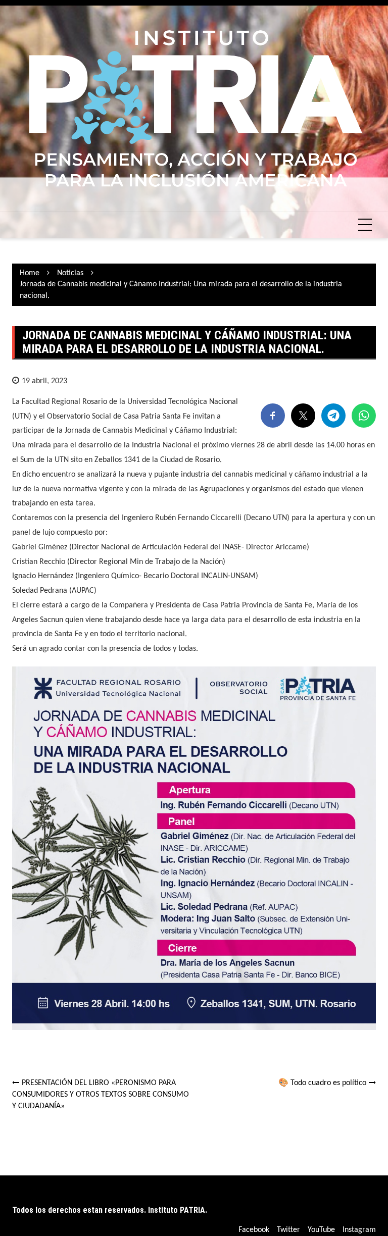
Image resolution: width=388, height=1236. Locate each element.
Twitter (288, 1230)
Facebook (253, 1230)
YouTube (321, 1230)
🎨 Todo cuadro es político (322, 1083)
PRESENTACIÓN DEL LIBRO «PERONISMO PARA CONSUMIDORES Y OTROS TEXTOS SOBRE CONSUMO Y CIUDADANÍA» (100, 1094)
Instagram (359, 1230)
